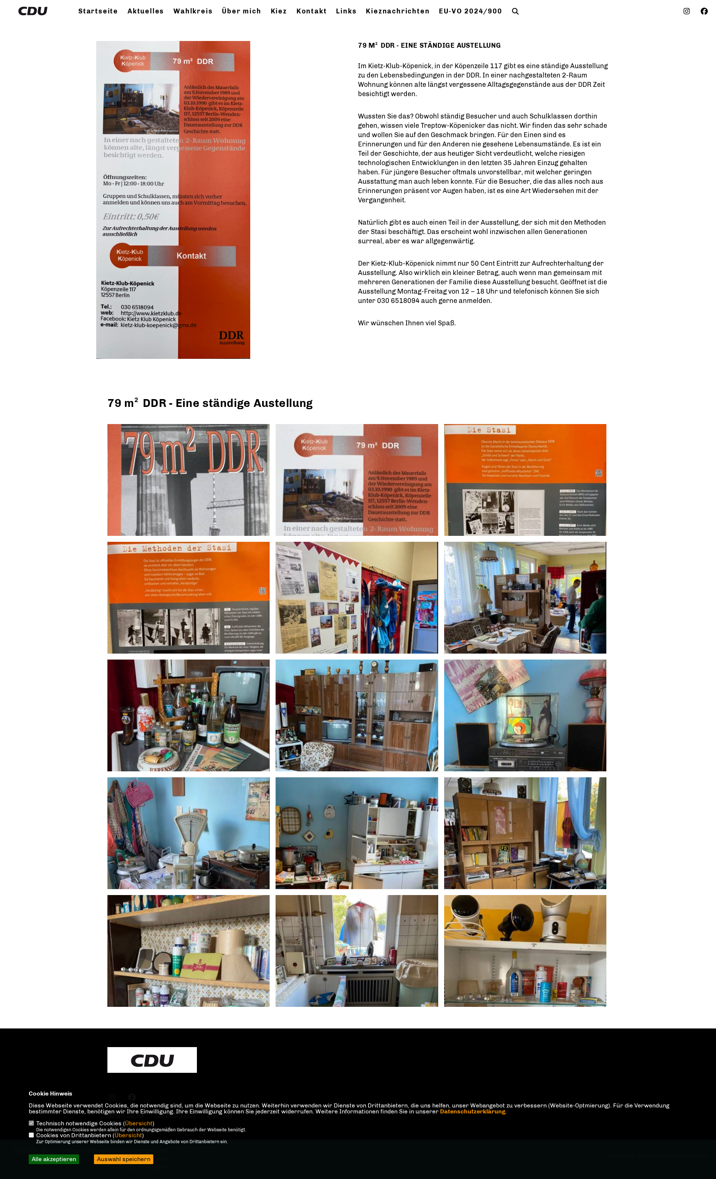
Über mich (241, 11)
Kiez (279, 11)
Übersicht (139, 1123)
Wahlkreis (193, 11)
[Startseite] (152, 1061)
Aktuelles (146, 11)
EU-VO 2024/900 (470, 11)
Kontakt (311, 11)
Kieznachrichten (398, 11)
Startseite (98, 11)
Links (346, 11)
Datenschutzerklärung (472, 1111)
